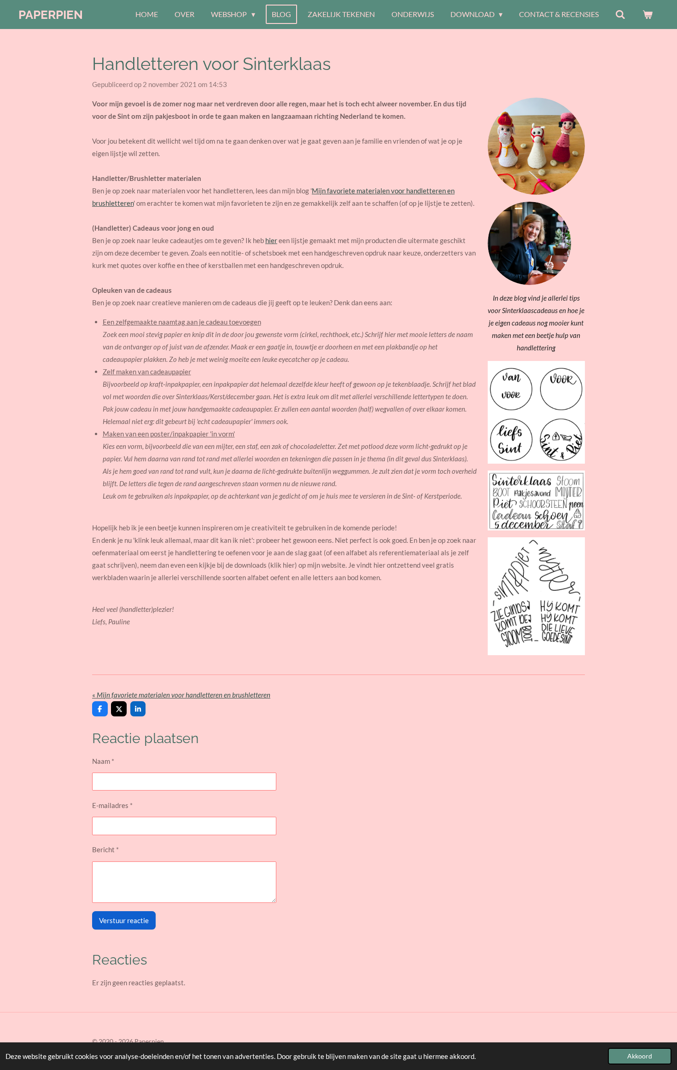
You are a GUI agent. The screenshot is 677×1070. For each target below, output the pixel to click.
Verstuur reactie (124, 920)
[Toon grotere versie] (536, 412)
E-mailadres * (112, 805)
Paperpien (50, 15)
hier (271, 240)
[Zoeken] (620, 14)
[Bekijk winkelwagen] (647, 14)
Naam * (103, 761)
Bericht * (105, 849)
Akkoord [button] (639, 1056)
